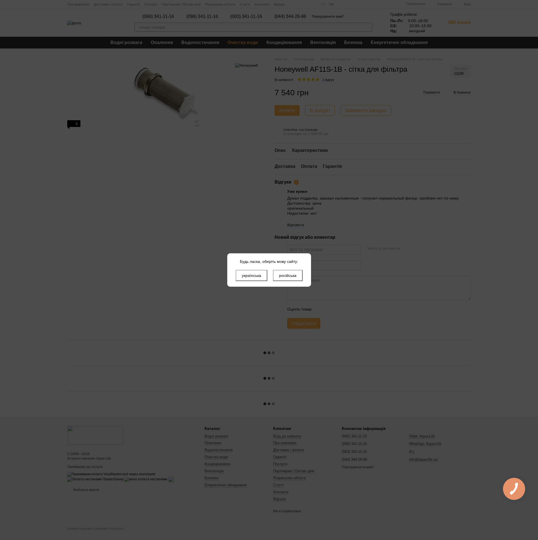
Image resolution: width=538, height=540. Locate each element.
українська (251, 275)
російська (287, 275)
